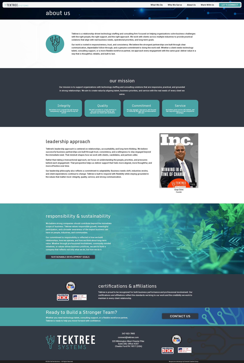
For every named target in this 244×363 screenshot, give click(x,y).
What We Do (157, 4)
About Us (191, 4)
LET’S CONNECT (230, 4)
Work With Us (207, 4)
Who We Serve (175, 4)
